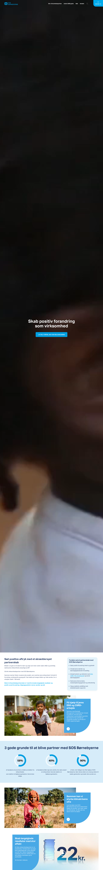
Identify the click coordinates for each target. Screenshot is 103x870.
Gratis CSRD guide (69, 3)
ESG (91, 674)
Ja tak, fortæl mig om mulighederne (51, 334)
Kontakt (82, 3)
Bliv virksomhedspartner (55, 3)
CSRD (72, 676)
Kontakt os (98, 4)
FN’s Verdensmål (79, 676)
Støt (77, 3)
